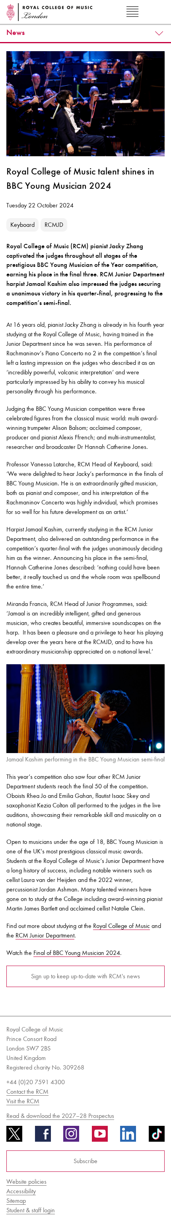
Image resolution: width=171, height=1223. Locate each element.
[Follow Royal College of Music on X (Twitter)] (14, 1136)
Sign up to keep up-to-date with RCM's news (85, 976)
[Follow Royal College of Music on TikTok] (157, 1136)
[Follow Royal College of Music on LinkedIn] (128, 1136)
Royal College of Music (121, 926)
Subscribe (85, 1161)
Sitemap (16, 1200)
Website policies (26, 1181)
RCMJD (54, 224)
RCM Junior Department (45, 935)
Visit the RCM (22, 1101)
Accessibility (21, 1191)
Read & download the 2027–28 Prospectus (60, 1115)
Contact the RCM (27, 1091)
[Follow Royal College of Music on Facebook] (43, 1136)
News (15, 32)
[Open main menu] (132, 12)
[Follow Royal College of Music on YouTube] (100, 1136)
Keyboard (22, 224)
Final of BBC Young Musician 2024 (76, 953)
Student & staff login (30, 1210)
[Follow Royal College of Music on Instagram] (71, 1136)
